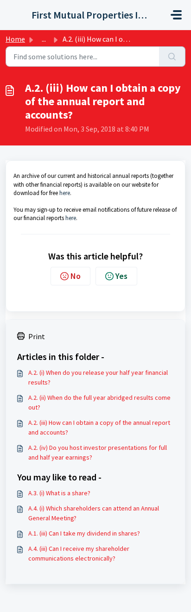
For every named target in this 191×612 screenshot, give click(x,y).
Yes (121, 276)
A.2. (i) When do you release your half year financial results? (98, 377)
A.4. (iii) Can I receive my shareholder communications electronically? (78, 553)
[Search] (172, 56)
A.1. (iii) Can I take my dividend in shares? (84, 533)
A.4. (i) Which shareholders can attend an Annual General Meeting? (93, 513)
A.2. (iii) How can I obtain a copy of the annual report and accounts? (99, 427)
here (64, 193)
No (75, 276)
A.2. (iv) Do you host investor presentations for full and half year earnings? (97, 452)
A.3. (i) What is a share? (59, 493)
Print (36, 336)
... (44, 39)
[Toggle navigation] (176, 14)
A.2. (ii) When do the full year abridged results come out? (99, 402)
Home (15, 39)
